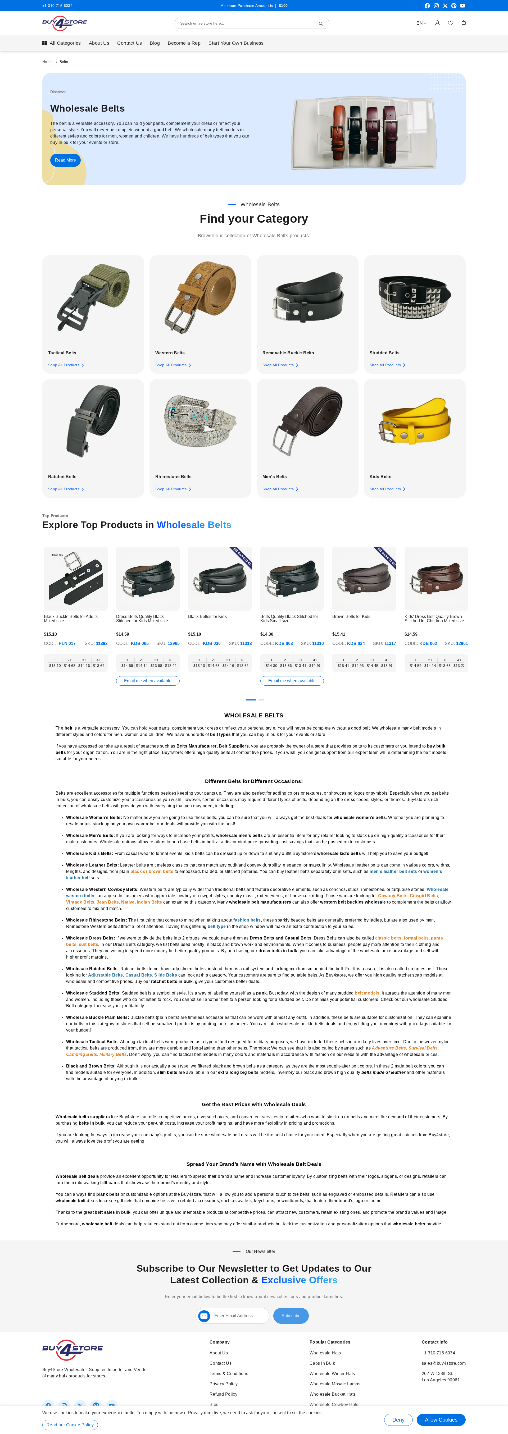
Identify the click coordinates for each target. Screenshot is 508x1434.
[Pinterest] (454, 8)
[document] (254, 1420)
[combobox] (252, 23)
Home (48, 61)
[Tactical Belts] (93, 301)
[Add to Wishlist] (450, 22)
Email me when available (147, 681)
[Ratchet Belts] (93, 425)
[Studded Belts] (415, 301)
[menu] (254, 43)
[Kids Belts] (415, 425)
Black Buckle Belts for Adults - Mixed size (72, 619)
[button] (421, 23)
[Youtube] (462, 8)
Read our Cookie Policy (70, 1425)
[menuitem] (61, 43)
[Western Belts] (200, 301)
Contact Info (435, 1342)
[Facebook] (427, 8)
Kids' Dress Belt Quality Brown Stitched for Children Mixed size (434, 619)
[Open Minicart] (464, 22)
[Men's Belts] (307, 425)
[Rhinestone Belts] (200, 425)
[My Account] (437, 22)
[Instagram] (436, 8)
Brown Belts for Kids (351, 617)
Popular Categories (330, 1342)
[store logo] (64, 23)
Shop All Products (63, 365)
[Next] (464, 582)
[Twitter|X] (445, 8)
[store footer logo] (72, 1359)
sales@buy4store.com (444, 1363)
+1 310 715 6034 (57, 5)
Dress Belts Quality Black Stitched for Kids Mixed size (142, 619)
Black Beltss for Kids (207, 617)
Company (220, 1342)
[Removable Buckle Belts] (307, 301)
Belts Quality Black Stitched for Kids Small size (289, 619)
